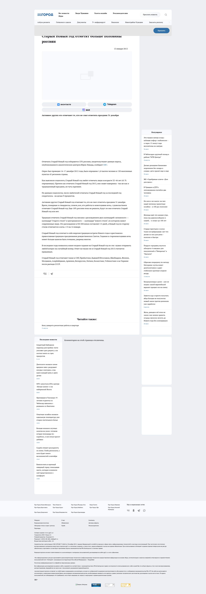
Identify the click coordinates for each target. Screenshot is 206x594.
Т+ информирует (98, 22)
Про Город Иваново (114, 505)
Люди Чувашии (81, 13)
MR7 (105, 165)
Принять (161, 30)
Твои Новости (57, 505)
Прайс (63, 525)
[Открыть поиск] (166, 14)
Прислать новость (150, 14)
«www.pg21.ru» (49, 533)
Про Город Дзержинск (41, 512)
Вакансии (115, 22)
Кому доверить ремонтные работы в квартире (60, 326)
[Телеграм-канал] (109, 104)
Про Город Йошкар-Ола (78, 505)
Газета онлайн (100, 13)
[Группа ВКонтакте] (64, 104)
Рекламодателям (120, 13)
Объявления (65, 523)
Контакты (92, 520)
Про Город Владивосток (60, 512)
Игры (61, 16)
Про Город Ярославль (40, 507)
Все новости (64, 13)
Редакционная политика (41, 523)
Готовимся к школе (63, 22)
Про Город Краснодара (78, 512)
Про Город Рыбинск (77, 507)
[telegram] (52, 273)
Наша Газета (93, 505)
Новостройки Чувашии (134, 22)
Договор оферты (94, 523)
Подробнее (91, 560)
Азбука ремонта (43, 22)
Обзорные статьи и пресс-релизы (44, 525)
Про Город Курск (58, 507)
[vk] (45, 273)
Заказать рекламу (156, 22)
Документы (81, 22)
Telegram (37, 520)
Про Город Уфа (94, 507)
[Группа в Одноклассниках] (133, 510)
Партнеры (37, 528)
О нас (63, 520)
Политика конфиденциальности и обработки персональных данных (54, 563)
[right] (169, 22)
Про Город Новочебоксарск (42, 505)
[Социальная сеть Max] (87, 110)
